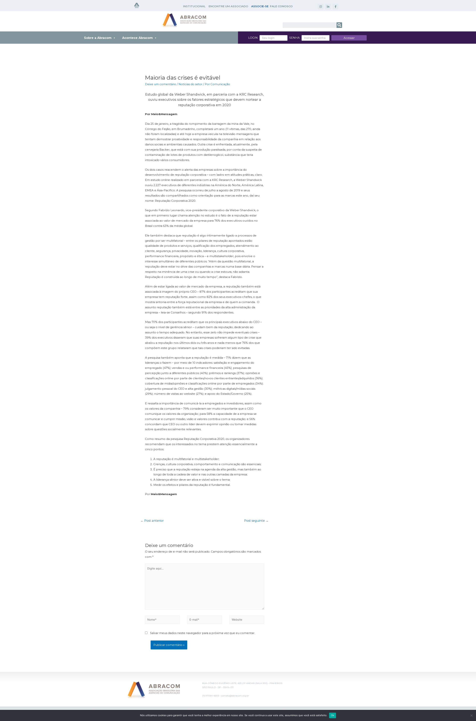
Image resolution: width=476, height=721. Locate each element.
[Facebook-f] (335, 6)
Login (253, 37)
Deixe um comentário (160, 84)
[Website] (246, 620)
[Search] (339, 25)
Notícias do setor (190, 84)
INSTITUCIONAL (194, 6)
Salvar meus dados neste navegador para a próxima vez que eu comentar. (202, 633)
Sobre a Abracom (98, 38)
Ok (332, 715)
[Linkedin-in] (328, 6)
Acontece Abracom (137, 38)
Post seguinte (256, 520)
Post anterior (152, 520)
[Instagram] (320, 6)
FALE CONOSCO (281, 6)
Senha (294, 37)
